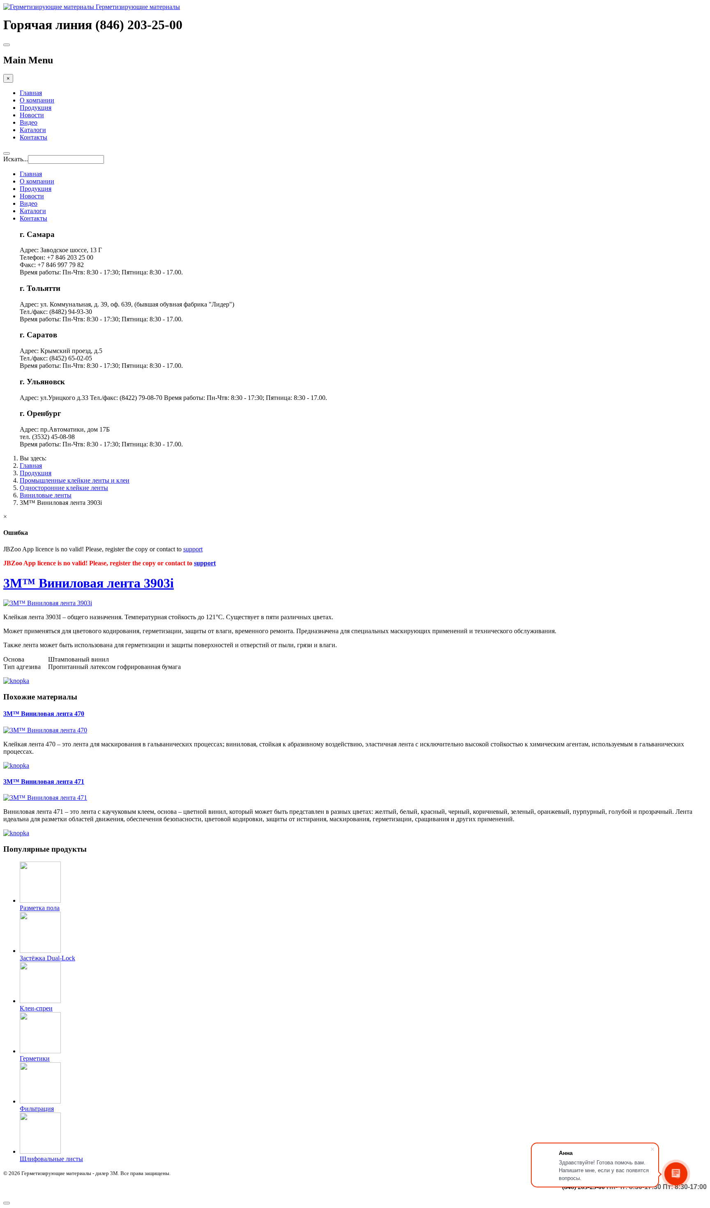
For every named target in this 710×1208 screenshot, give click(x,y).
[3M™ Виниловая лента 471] (45, 797)
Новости (32, 115)
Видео (28, 122)
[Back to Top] (6, 1203)
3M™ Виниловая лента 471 (43, 781)
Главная (31, 92)
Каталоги (33, 129)
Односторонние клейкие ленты (64, 487)
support (193, 549)
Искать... (15, 159)
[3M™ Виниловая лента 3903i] (47, 602)
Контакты (33, 137)
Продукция (35, 107)
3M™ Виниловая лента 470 (43, 713)
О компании (37, 100)
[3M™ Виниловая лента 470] (45, 730)
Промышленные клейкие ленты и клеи (74, 480)
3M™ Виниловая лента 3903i (88, 583)
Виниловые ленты (45, 495)
